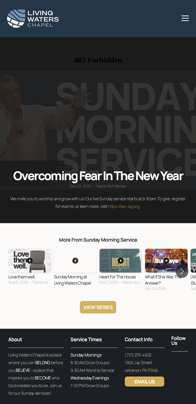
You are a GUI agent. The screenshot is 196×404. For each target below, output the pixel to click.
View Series (98, 307)
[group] (29, 268)
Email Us (144, 381)
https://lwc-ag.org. (124, 206)
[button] (182, 271)
